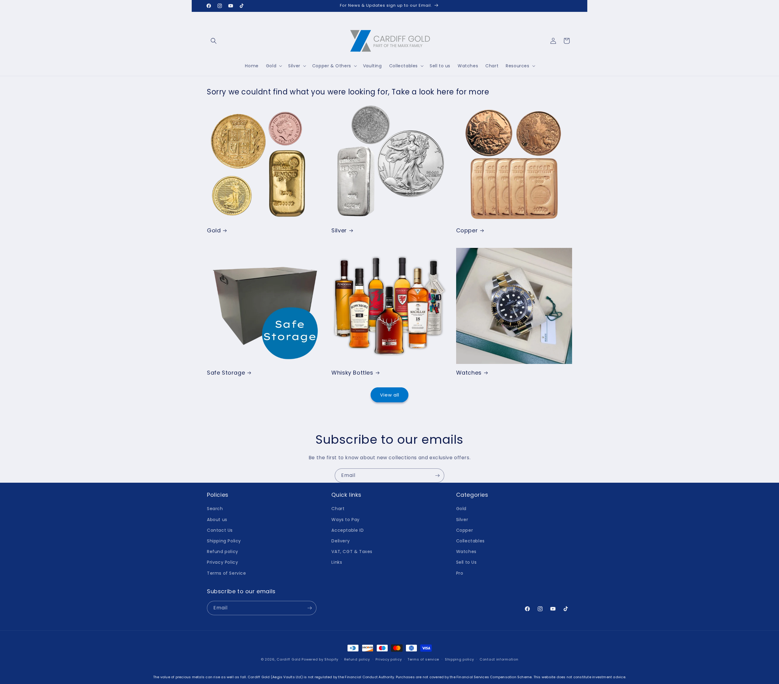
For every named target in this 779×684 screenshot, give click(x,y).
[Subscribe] (437, 475)
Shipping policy (459, 659)
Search (215, 509)
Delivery (340, 541)
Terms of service (423, 659)
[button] (213, 41)
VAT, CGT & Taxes (351, 551)
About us (217, 520)
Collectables (470, 541)
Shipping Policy (224, 541)
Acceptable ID (347, 530)
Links (336, 562)
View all (389, 395)
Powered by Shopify (320, 659)
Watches (469, 372)
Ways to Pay (345, 520)
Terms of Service (226, 573)
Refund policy (222, 551)
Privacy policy (389, 659)
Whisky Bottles (352, 372)
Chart (337, 509)
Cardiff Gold (288, 659)
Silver (339, 230)
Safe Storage (226, 372)
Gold (214, 230)
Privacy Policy (222, 562)
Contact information (499, 659)
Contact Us (220, 530)
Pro (459, 573)
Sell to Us (466, 562)
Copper (467, 230)
